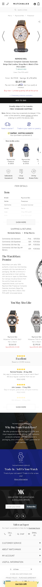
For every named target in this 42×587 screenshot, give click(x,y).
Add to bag (21, 100)
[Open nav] (3, 4)
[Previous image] (3, 36)
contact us (29, 115)
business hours (34, 528)
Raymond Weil (19, 15)
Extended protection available (21, 95)
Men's (10, 15)
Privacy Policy (11, 577)
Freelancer (30, 15)
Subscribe (31, 506)
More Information (21, 479)
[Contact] (7, 4)
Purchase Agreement (27, 577)
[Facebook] (17, 516)
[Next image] (39, 36)
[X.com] (23, 516)
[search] (15, 10)
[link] (7, 126)
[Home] (21, 4)
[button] (38, 3)
